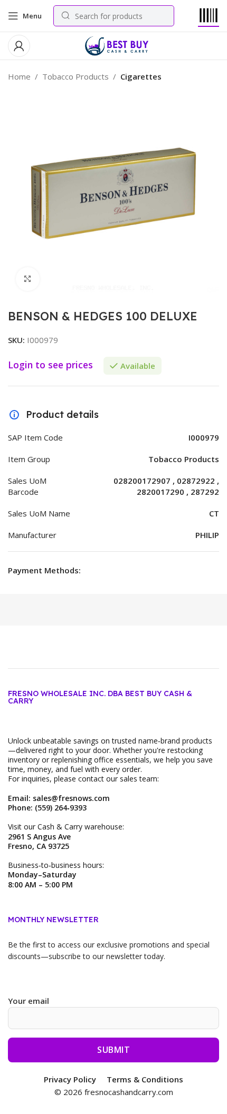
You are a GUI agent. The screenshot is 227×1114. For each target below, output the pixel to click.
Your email (28, 1000)
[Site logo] (116, 45)
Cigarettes (141, 76)
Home (19, 76)
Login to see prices (50, 364)
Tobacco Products (75, 76)
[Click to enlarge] (28, 279)
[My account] (19, 45)
